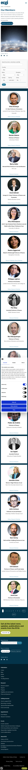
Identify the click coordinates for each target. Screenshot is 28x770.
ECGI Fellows (4, 714)
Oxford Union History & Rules (10, 757)
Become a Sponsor (16, 651)
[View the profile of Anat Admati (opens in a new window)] (14, 184)
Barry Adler (14, 164)
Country (4, 67)
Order (17, 77)
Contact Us (22, 757)
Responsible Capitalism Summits (9, 730)
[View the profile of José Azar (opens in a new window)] (14, 587)
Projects (3, 690)
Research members (5, 716)
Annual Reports (4, 749)
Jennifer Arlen (14, 480)
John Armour (14, 509)
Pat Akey (14, 308)
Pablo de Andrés (14, 423)
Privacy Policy (9, 761)
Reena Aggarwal (14, 250)
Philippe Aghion (14, 279)
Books (2, 674)
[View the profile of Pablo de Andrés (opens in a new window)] (14, 414)
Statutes (3, 743)
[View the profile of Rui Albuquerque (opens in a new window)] (14, 328)
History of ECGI (4, 739)
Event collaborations (6, 732)
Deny (14, 409)
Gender (3, 77)
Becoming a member (6, 703)
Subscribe (4, 632)
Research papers (5, 685)
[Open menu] (26, 3)
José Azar (14, 595)
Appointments (4, 712)
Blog (2, 672)
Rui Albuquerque (14, 336)
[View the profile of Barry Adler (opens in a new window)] (14, 156)
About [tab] (23, 362)
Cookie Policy (7, 765)
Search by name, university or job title (11, 62)
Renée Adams (14, 135)
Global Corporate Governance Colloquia (10, 726)
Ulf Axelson (14, 566)
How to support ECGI (6, 701)
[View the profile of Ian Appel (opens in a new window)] (14, 443)
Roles (3, 72)
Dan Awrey (14, 538)
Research (3, 683)
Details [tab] (14, 362)
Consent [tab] (5, 362)
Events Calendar (5, 723)
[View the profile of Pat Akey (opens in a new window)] (14, 299)
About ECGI (4, 736)
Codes (2, 670)
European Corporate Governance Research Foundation (11, 746)
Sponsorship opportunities (7, 705)
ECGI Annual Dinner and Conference (9, 728)
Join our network (5, 651)
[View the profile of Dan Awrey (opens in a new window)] (14, 529)
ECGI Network (7, 6)
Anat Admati (14, 193)
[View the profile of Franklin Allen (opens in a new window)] (14, 357)
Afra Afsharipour (14, 221)
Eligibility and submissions (7, 692)
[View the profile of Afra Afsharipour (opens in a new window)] (14, 213)
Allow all (14, 402)
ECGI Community (5, 707)
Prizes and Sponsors (6, 694)
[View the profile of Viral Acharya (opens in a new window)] (14, 98)
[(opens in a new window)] (1, 55)
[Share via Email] (7, 55)
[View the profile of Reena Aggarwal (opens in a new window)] (14, 242)
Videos (2, 676)
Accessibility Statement (18, 765)
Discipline (18, 72)
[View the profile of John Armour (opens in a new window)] (14, 501)
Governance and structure (7, 741)
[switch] (25, 388)
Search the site (4, 640)
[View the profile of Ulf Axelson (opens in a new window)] (14, 558)
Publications (4, 667)
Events (2, 721)
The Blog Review (5, 678)
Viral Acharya (14, 106)
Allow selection (14, 406)
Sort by (10, 77)
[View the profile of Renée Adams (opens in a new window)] (14, 127)
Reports (3, 687)
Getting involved (5, 698)
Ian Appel (14, 451)
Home (2, 6)
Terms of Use (19, 761)
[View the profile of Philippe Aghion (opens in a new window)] (14, 271)
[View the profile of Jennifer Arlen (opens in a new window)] (14, 472)
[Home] (4, 3)
